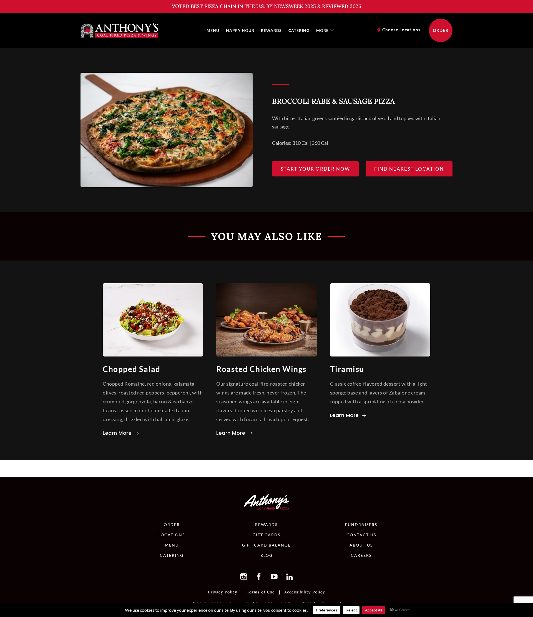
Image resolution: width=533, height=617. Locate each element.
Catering (299, 30)
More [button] (322, 30)
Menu (213, 30)
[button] (244, 576)
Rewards (271, 30)
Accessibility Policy (304, 592)
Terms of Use (261, 592)
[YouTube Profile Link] (274, 576)
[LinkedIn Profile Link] (289, 576)
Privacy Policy (222, 592)
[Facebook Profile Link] (259, 576)
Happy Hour (240, 30)
